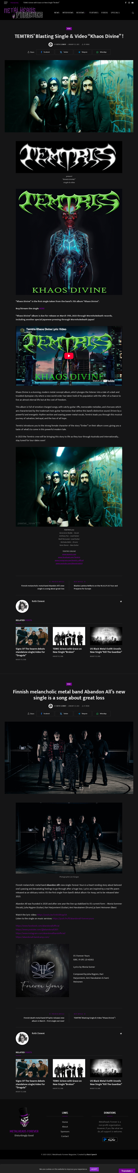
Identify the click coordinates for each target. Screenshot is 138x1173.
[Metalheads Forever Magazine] (23, 12)
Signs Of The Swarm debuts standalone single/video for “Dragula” (30, 652)
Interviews (68, 13)
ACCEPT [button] (94, 1169)
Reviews (80, 13)
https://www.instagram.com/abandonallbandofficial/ (40, 933)
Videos (104, 13)
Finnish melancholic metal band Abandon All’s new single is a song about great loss (42, 587)
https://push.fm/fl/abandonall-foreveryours (73, 918)
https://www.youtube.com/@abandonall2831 (37, 929)
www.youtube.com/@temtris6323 (69, 563)
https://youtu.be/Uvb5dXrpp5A (52, 915)
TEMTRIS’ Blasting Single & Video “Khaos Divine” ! (94, 1018)
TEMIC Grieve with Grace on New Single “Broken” (41, 3)
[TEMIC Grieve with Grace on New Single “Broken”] (69, 636)
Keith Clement (61, 44)
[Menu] (6, 2)
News (56, 13)
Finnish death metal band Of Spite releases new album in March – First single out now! (44, 1019)
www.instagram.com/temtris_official (69, 560)
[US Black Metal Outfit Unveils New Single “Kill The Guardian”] (106, 636)
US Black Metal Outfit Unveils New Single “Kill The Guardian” (106, 650)
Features (94, 13)
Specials (115, 13)
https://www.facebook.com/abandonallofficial (37, 926)
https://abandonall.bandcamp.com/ (32, 937)
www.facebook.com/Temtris (69, 557)
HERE (41, 308)
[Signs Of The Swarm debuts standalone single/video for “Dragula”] (32, 636)
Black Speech (92, 1154)
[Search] (132, 13)
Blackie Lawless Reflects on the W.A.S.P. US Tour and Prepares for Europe (96, 587)
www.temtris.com (69, 554)
